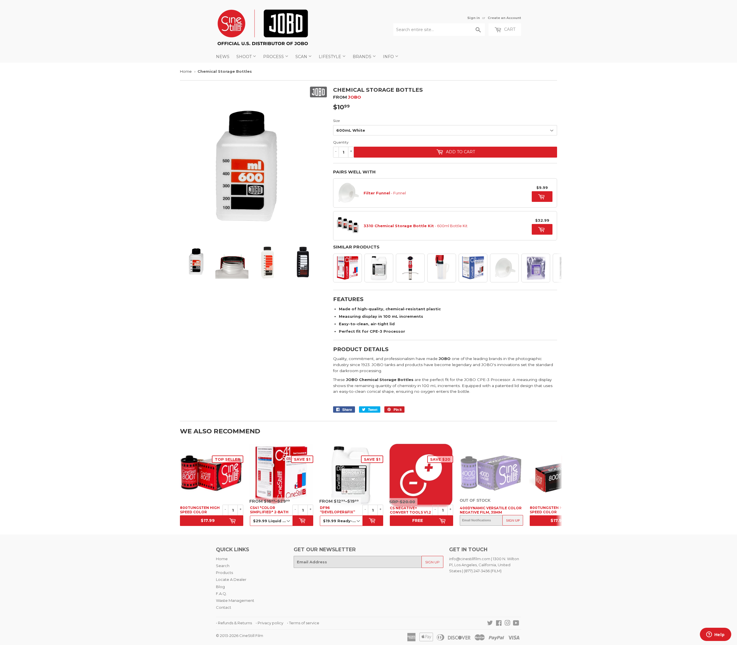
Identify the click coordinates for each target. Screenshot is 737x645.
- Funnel (385, 193)
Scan (301, 56)
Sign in (473, 18)
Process (274, 56)
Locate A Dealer (231, 579)
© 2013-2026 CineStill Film (239, 635)
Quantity (341, 142)
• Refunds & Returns (234, 623)
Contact (223, 607)
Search (222, 565)
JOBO (354, 97)
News (222, 56)
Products (224, 572)
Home (186, 71)
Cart (509, 29)
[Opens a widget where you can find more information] (715, 635)
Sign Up (513, 520)
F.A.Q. (221, 593)
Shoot (244, 56)
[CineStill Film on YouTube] (516, 623)
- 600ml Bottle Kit (416, 225)
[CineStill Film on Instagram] (507, 623)
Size (336, 120)
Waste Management (235, 600)
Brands (363, 56)
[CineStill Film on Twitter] (490, 623)
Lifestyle (330, 56)
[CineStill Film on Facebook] (499, 623)
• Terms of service (303, 623)
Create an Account (504, 18)
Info (389, 56)
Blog (220, 586)
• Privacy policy (269, 623)
